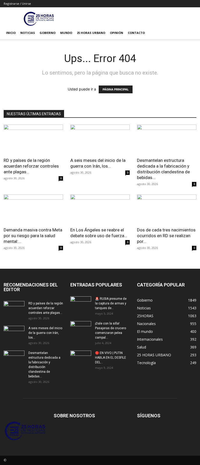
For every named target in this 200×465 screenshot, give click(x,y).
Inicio (11, 33)
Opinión (116, 33)
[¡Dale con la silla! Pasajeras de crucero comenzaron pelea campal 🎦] (80, 328)
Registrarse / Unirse (17, 3)
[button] (190, 32)
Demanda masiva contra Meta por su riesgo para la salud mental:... (33, 235)
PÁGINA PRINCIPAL (116, 89)
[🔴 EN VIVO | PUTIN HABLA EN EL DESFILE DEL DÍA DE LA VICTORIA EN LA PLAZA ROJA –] (80, 358)
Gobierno (47, 33)
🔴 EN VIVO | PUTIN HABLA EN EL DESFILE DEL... (110, 357)
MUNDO (66, 33)
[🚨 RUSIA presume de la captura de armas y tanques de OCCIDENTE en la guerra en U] (80, 303)
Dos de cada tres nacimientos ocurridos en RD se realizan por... (166, 235)
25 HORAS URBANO (91, 33)
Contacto (136, 33)
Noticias (27, 33)
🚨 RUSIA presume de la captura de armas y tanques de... (111, 303)
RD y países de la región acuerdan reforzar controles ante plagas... (31, 166)
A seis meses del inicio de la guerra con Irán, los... (45, 332)
